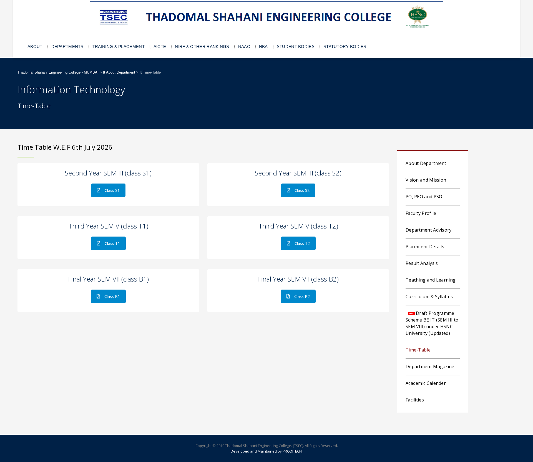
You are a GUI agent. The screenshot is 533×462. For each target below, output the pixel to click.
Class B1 (112, 296)
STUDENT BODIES (296, 46)
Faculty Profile (421, 213)
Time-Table (418, 350)
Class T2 (302, 243)
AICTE (160, 46)
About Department (426, 163)
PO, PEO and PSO (424, 197)
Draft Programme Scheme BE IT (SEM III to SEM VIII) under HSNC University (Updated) (432, 323)
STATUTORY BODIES (344, 46)
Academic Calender (426, 383)
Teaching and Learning (431, 280)
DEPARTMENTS (67, 46)
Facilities (415, 400)
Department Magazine (430, 366)
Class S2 (302, 190)
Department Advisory (429, 230)
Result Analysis (422, 263)
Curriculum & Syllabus (429, 296)
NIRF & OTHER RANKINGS (202, 46)
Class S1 (112, 190)
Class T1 (112, 243)
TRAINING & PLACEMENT (118, 46)
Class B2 (302, 296)
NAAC (244, 46)
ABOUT (34, 46)
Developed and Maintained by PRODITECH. (267, 451)
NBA (263, 46)
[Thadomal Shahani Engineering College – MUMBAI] (266, 18)
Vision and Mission (426, 180)
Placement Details (425, 246)
